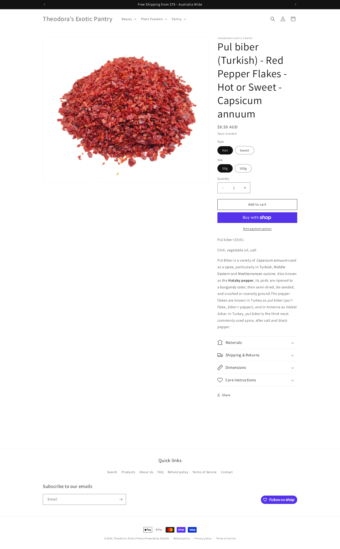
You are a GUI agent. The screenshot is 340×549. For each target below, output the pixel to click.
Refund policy (178, 472)
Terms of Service (204, 472)
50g (225, 168)
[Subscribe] (121, 499)
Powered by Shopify (157, 538)
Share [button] (226, 395)
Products (128, 472)
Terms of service (226, 538)
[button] (128, 19)
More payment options (257, 228)
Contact (227, 472)
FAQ (160, 472)
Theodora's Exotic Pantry (129, 538)
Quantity (223, 179)
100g (243, 168)
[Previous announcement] (44, 4)
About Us (146, 472)
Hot (225, 150)
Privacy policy (203, 538)
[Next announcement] (296, 4)
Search (112, 472)
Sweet (244, 150)
